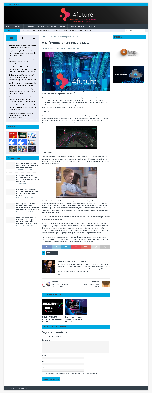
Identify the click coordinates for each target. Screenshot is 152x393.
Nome (44, 355)
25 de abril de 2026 (23, 169)
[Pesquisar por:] (135, 30)
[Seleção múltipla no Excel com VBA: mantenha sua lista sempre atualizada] (22, 135)
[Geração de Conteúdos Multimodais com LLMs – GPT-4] (22, 149)
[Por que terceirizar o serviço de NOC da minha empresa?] (76, 307)
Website (44, 368)
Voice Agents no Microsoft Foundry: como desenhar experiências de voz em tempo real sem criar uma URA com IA (22, 69)
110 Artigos (82, 261)
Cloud (62, 26)
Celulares (30, 26)
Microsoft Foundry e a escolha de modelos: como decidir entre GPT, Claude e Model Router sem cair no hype (22, 99)
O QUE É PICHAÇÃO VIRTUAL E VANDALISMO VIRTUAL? (52, 319)
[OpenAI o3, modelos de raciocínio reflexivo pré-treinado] (32, 149)
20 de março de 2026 (23, 197)
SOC (55, 253)
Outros (92, 26)
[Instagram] (146, 4)
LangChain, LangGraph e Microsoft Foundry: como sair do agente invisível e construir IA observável (22, 53)
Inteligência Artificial (47, 26)
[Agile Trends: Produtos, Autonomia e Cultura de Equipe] (22, 142)
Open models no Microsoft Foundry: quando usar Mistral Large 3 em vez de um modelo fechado (22, 91)
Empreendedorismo (77, 26)
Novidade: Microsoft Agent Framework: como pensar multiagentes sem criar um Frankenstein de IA (22, 107)
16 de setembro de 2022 (52, 48)
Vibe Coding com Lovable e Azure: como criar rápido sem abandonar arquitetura (27, 165)
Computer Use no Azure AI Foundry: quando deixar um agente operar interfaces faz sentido (21, 115)
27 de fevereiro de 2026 (24, 212)
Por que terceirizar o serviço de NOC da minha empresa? (75, 319)
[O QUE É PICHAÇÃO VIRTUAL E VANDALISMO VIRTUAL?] (52, 307)
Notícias (17, 26)
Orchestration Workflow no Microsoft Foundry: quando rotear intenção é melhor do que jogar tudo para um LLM (22, 77)
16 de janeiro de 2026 (23, 226)
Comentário (46, 340)
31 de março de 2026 (23, 183)
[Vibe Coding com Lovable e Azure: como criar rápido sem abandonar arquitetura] (10, 165)
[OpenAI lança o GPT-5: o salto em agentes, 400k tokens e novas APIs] (32, 135)
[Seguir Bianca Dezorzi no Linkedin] (59, 275)
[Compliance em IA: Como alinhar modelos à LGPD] (13, 149)
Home (8, 26)
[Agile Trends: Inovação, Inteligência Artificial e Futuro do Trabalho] (13, 142)
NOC (48, 253)
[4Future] (76, 23)
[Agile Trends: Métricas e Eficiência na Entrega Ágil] (32, 142)
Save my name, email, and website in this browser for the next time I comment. (70, 374)
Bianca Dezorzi (67, 48)
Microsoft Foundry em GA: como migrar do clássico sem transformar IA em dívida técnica (22, 61)
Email (43, 362)
